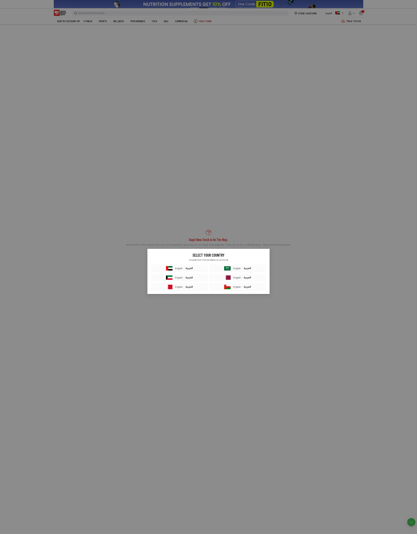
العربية (189, 268)
